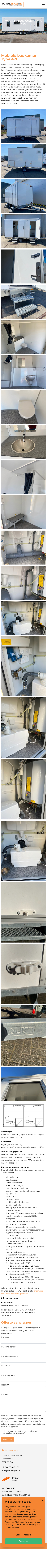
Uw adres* (5, 1366)
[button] (43, 4)
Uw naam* (5, 1337)
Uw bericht (6, 1394)
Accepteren (23, 1541)
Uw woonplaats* (8, 1375)
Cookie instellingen (23, 1535)
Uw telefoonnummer (10, 1356)
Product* (5, 1385)
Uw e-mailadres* (8, 1347)
